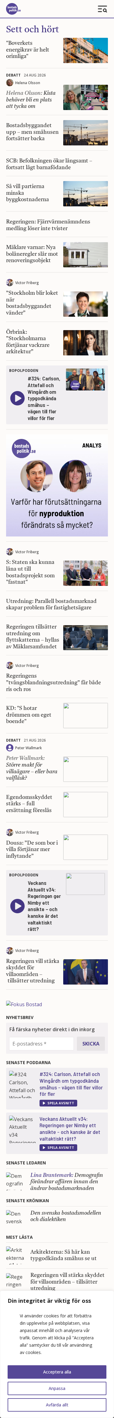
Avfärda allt (57, 1405)
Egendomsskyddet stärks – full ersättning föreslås (29, 804)
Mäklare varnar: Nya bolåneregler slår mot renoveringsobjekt (32, 254)
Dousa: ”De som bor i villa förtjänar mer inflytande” (32, 849)
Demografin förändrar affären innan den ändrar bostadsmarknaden (66, 1182)
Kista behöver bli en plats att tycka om (31, 100)
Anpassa (57, 1388)
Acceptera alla (57, 1372)
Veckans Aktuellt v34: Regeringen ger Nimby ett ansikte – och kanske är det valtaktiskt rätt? (70, 1128)
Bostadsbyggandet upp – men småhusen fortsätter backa (32, 132)
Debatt (13, 75)
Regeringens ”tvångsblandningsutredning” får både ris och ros (53, 682)
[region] (57, 1354)
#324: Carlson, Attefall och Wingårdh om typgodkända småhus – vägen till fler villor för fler (71, 1084)
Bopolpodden (23, 370)
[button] (58, 1103)
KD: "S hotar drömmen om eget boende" (28, 715)
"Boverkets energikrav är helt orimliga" (27, 50)
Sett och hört (32, 29)
